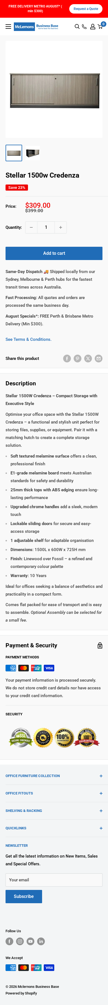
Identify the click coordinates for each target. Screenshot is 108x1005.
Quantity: (14, 227)
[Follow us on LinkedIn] (41, 941)
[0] (100, 26)
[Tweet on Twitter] (88, 358)
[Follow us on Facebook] (9, 941)
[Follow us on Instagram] (20, 941)
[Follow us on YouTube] (30, 941)
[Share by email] (98, 358)
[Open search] (77, 27)
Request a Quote (86, 9)
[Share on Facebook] (67, 358)
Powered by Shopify (21, 993)
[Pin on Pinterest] (77, 358)
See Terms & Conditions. (29, 339)
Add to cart (54, 253)
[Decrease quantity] (31, 227)
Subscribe (24, 896)
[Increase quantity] (60, 227)
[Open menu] (8, 26)
